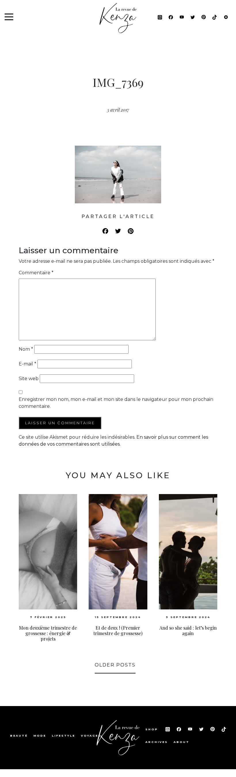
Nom (26, 349)
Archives (156, 742)
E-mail (27, 364)
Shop (152, 729)
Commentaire (36, 272)
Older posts (115, 665)
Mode (39, 735)
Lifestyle (63, 735)
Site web (29, 378)
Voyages (91, 735)
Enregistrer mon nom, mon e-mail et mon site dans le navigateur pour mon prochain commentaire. (116, 403)
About (181, 742)
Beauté (19, 735)
